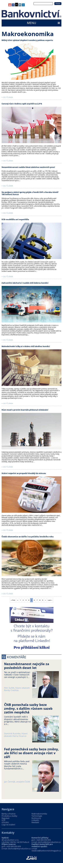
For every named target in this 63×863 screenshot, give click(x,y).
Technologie (37, 816)
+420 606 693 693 (13, 846)
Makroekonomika (39, 814)
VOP (3, 820)
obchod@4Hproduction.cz (19, 848)
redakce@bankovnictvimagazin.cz (46, 850)
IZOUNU (5, 822)
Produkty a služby (9, 816)
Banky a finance (8, 814)
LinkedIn (35, 820)
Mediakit (35, 822)
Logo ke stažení (8, 825)
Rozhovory (36, 818)
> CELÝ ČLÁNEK (7, 97)
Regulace (5, 818)
